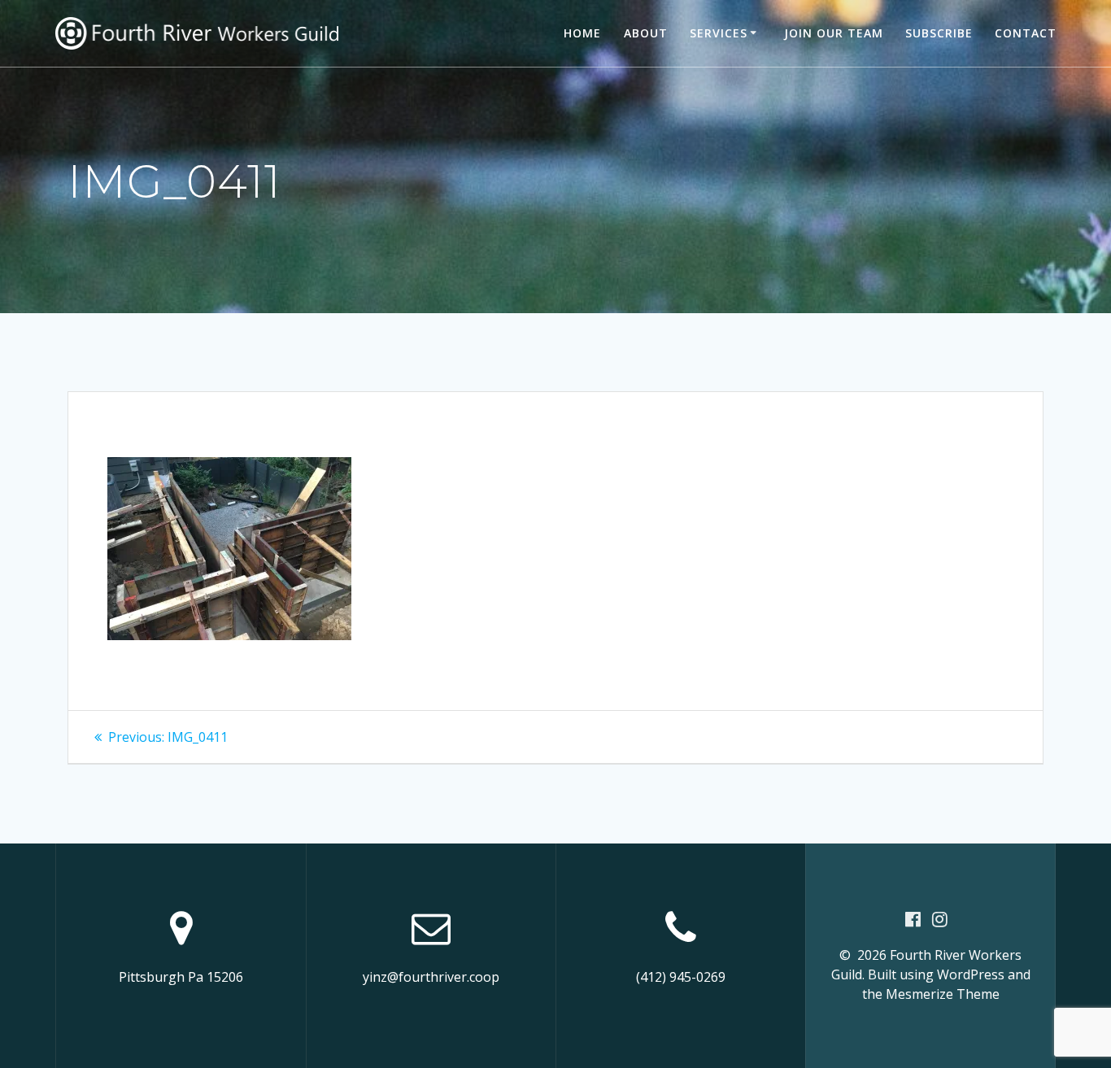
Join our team (833, 33)
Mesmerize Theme (943, 994)
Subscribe (939, 33)
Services (718, 33)
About (646, 33)
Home (582, 33)
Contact (1026, 33)
